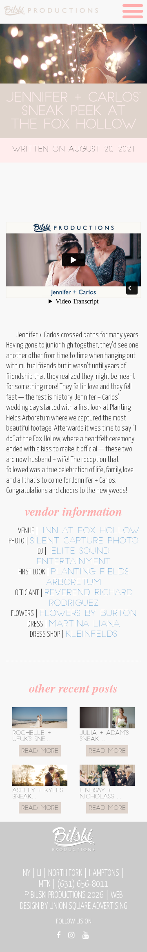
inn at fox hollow (88, 531)
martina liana (84, 624)
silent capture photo (84, 541)
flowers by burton (87, 614)
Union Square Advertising (88, 906)
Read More (39, 751)
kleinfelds (91, 635)
